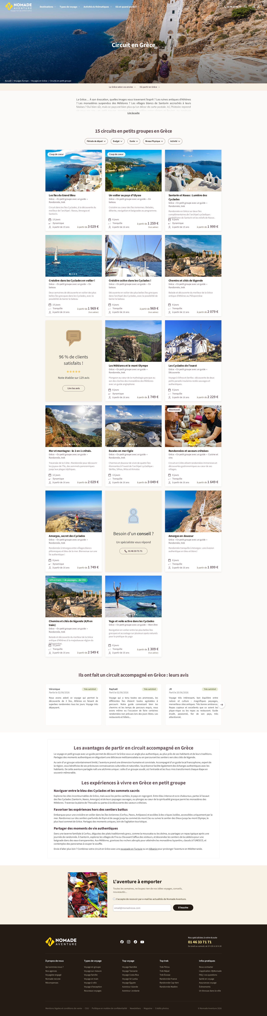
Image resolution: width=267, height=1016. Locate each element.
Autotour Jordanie (130, 990)
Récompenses (51, 982)
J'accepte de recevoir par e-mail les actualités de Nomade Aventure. (150, 899)
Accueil (8, 80)
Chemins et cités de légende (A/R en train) (70, 623)
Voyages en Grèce (39, 80)
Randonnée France (168, 978)
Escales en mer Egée (121, 451)
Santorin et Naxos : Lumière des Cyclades (188, 197)
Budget (116, 141)
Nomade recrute (52, 978)
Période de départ (95, 141)
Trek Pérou (165, 967)
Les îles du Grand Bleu (62, 195)
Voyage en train (91, 978)
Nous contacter (206, 967)
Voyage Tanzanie (130, 971)
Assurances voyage (207, 982)
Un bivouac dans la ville (210, 990)
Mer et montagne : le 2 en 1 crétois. (70, 451)
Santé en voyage (206, 978)
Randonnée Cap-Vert (169, 982)
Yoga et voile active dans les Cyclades (131, 621)
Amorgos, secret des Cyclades (67, 536)
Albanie (153, 849)
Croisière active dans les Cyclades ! (130, 281)
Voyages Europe (21, 80)
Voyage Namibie (129, 967)
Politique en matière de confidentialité (109, 1008)
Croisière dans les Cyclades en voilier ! (72, 281)
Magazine (148, 1008)
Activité (173, 141)
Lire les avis (74, 388)
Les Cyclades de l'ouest (183, 366)
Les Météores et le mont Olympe (128, 366)
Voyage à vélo (90, 982)
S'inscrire (183, 907)
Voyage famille (90, 974)
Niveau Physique (152, 141)
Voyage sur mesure (93, 971)
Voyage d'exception (93, 986)
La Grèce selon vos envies (121, 87)
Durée (132, 141)
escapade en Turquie (131, 849)
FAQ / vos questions (208, 974)
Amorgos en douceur (181, 536)
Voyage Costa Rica (130, 974)
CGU (87, 1008)
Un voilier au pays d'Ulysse (125, 195)
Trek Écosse (165, 974)
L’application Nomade (210, 971)
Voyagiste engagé (53, 974)
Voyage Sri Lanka (130, 978)
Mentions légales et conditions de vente (63, 1008)
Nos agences (51, 971)
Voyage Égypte (129, 982)
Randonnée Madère (169, 986)
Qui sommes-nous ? (54, 967)
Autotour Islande (130, 986)
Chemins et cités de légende (186, 281)
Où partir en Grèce (148, 87)
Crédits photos (162, 1008)
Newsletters (135, 1008)
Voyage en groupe (92, 967)
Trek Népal (165, 971)
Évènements (204, 986)
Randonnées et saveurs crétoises (188, 451)
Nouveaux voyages (92, 990)
